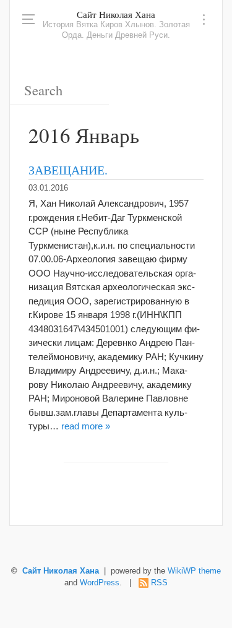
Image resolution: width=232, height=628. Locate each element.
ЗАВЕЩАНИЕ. (68, 169)
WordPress (99, 583)
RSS (159, 583)
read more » (85, 426)
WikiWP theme (194, 571)
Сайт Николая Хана (116, 14)
